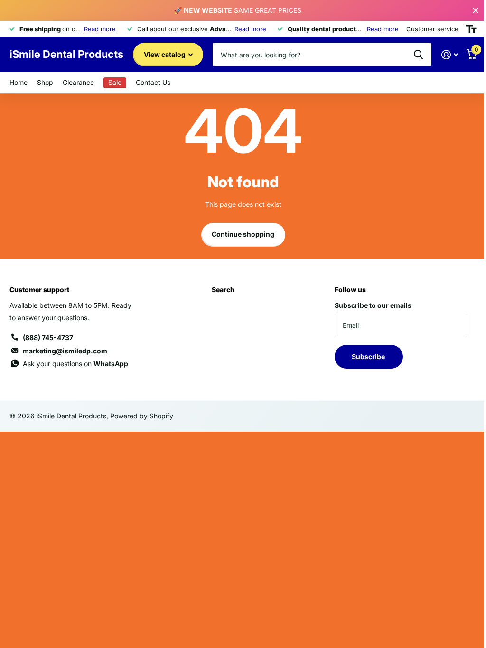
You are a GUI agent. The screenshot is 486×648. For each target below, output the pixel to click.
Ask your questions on (75, 364)
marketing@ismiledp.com (65, 351)
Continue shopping (243, 234)
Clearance (78, 82)
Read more (100, 29)
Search (223, 290)
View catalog (165, 54)
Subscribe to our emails (373, 305)
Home (18, 82)
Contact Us (153, 82)
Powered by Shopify (141, 416)
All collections (45, 82)
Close (475, 10)
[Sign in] (449, 54)
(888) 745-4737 (48, 337)
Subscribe (369, 356)
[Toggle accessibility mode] (471, 29)
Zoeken (418, 54)
